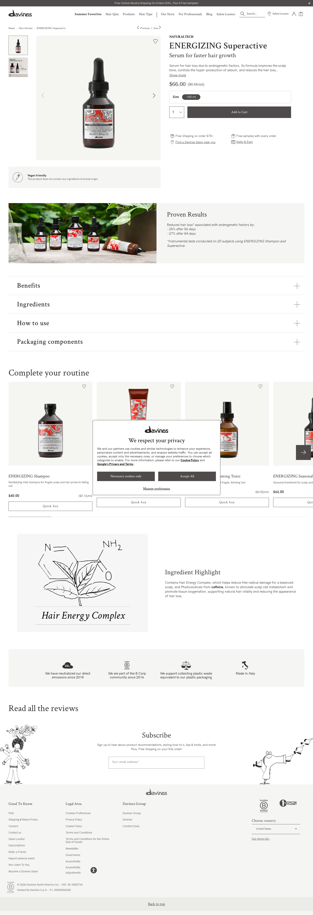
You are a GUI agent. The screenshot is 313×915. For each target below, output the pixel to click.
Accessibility (73, 861)
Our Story (167, 14)
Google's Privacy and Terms (115, 464)
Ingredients (33, 304)
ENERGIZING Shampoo (50, 424)
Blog (209, 14)
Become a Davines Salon (23, 871)
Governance (73, 855)
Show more (177, 75)
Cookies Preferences (78, 813)
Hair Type (145, 14)
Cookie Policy (190, 460)
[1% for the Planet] (288, 806)
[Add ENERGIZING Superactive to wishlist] (155, 41)
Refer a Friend (17, 852)
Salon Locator (226, 14)
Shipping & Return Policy (23, 819)
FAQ (11, 813)
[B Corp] (263, 806)
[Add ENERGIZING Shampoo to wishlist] (84, 386)
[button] (156, 98)
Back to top (156, 904)
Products (129, 14)
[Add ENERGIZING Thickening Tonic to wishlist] (260, 386)
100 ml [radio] (191, 97)
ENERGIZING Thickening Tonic (227, 424)
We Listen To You (19, 865)
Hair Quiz (112, 14)
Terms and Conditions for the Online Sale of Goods (87, 840)
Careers (13, 826)
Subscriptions (17, 845)
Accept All (187, 476)
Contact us (15, 832)
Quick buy (50, 506)
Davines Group (132, 813)
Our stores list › (261, 839)
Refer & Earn (244, 142)
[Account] (294, 13)
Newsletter (72, 848)
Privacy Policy (74, 819)
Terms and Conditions (79, 832)
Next (156, 28)
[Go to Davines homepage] (20, 13)
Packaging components (50, 341)
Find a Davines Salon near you (195, 142)
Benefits (28, 285)
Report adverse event (21, 858)
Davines (127, 819)
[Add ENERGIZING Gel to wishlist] (172, 386)
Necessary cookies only (126, 476)
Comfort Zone (131, 826)
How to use (33, 323)
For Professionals (190, 14)
